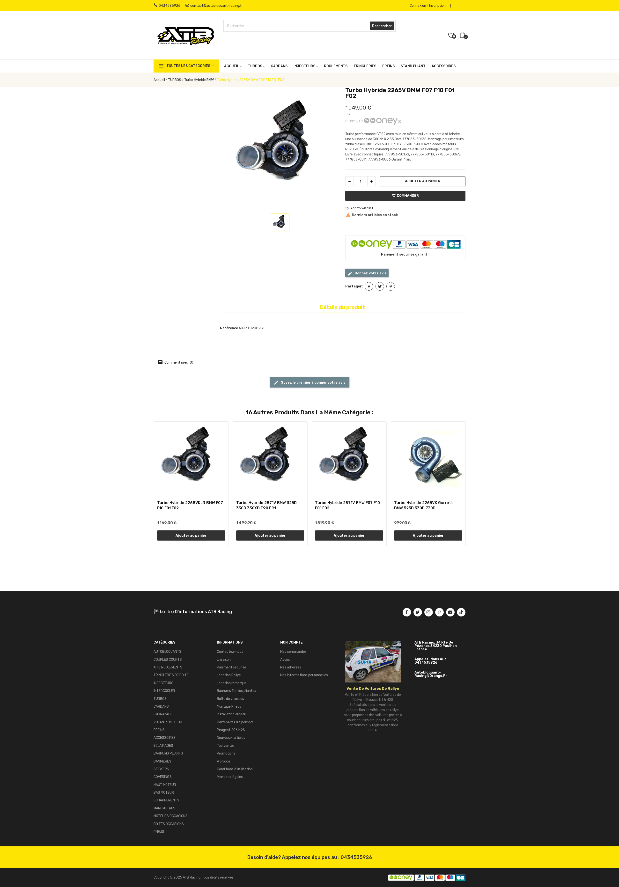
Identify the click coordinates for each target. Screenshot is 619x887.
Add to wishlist (361, 208)
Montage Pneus (229, 706)
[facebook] (407, 612)
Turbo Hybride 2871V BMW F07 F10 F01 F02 (347, 505)
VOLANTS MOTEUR (168, 722)
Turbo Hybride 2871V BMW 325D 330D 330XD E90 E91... (266, 505)
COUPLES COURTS (168, 660)
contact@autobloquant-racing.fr (216, 6)
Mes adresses (290, 667)
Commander (408, 196)
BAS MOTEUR (164, 793)
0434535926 (169, 6)
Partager (369, 286)
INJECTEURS (163, 683)
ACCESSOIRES (165, 738)
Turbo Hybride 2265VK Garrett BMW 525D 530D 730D (423, 505)
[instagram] (428, 612)
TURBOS (160, 699)
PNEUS (159, 832)
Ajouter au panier (422, 181)
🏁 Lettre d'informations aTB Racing (193, 611)
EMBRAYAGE (163, 714)
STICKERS (161, 769)
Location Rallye (229, 675)
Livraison (224, 660)
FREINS (159, 730)
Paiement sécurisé (231, 667)
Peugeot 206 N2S (231, 730)
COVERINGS (163, 777)
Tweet (380, 286)
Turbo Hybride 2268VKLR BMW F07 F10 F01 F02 (190, 505)
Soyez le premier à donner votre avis (312, 383)
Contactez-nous (230, 652)
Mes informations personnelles (304, 675)
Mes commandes (293, 652)
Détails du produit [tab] (342, 307)
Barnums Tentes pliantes (236, 691)
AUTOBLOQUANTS (167, 652)
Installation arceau (231, 714)
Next (473, 484)
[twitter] (417, 612)
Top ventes (226, 746)
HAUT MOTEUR (165, 785)
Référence (229, 328)
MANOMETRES (164, 808)
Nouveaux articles (231, 738)
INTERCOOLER (164, 691)
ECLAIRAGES (163, 746)
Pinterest (390, 286)
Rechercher (382, 26)
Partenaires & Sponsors (235, 722)
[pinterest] (439, 612)
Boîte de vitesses (230, 699)
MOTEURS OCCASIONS (171, 816)
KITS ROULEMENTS (168, 667)
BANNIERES (162, 761)
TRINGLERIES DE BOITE (171, 675)
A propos (223, 761)
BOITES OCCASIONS (169, 824)
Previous (145, 484)
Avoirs (285, 660)
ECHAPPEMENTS (166, 800)
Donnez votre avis (370, 273)
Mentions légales (230, 777)
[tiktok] (461, 612)
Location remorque (232, 683)
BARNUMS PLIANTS (168, 753)
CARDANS (161, 706)
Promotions (226, 753)
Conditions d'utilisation (235, 769)
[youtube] (450, 612)
